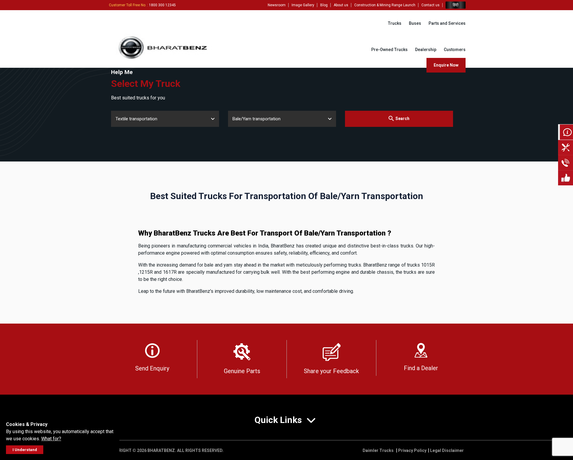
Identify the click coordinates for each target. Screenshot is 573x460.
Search (402, 118)
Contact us (430, 5)
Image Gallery (303, 5)
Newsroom (277, 5)
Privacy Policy (412, 450)
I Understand (25, 449)
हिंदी (455, 5)
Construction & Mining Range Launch (384, 5)
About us (341, 5)
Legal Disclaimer (447, 450)
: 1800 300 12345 (142, 5)
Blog (324, 5)
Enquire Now (446, 65)
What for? (51, 438)
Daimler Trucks (379, 450)
